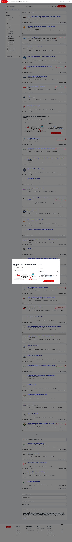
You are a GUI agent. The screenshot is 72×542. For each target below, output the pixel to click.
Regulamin (46, 274)
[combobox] (49, 268)
